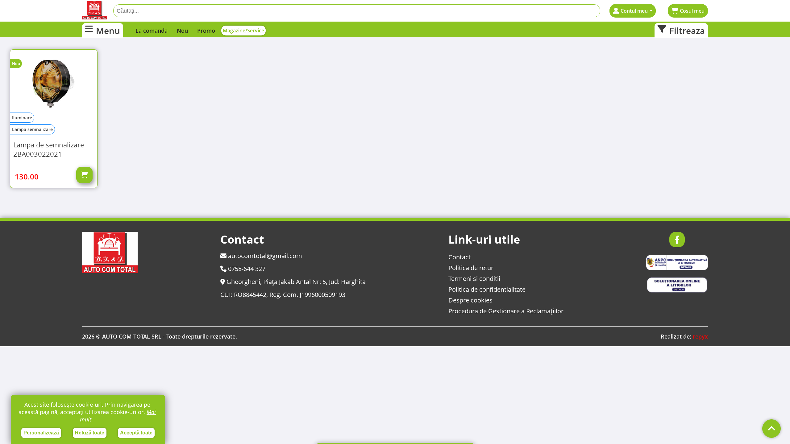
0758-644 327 (246, 269)
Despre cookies (470, 300)
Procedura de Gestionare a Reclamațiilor (505, 311)
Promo (206, 30)
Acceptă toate (136, 432)
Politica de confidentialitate (487, 289)
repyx (700, 336)
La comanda (151, 30)
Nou (182, 30)
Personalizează (41, 432)
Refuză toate (89, 432)
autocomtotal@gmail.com (264, 256)
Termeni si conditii (474, 278)
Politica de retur (470, 268)
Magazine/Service (243, 30)
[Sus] (771, 428)
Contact (459, 257)
